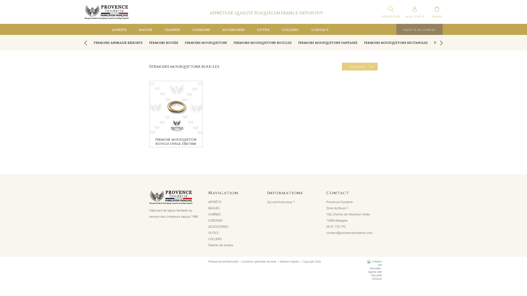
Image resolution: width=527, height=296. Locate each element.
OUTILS (263, 30)
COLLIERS (290, 30)
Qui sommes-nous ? (281, 202)
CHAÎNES (172, 30)
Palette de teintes (419, 30)
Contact (320, 30)
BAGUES (145, 30)
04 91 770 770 (335, 227)
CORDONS (201, 30)
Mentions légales (289, 261)
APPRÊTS (119, 30)
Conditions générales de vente (259, 261)
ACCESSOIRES (233, 30)
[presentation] (85, 43)
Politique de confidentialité (223, 261)
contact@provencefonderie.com (349, 233)
